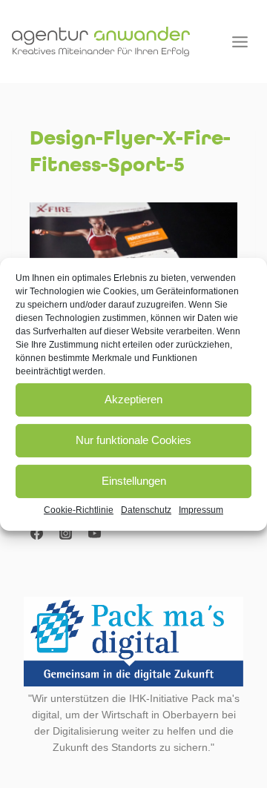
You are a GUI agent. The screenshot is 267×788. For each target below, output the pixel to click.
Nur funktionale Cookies (133, 440)
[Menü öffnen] (239, 41)
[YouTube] (94, 533)
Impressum (201, 509)
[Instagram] (65, 533)
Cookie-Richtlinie (78, 509)
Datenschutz (146, 509)
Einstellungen (134, 480)
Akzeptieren (133, 399)
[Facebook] (36, 533)
